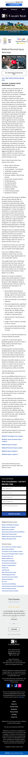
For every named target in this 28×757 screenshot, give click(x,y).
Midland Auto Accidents (8, 527)
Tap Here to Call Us (14, 4)
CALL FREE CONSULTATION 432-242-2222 (14, 73)
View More (14, 629)
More (23, 9)
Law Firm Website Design (14, 753)
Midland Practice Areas (9, 522)
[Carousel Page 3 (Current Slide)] (14, 624)
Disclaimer (14, 709)
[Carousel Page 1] (10, 624)
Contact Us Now (14, 514)
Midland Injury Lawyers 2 (10, 454)
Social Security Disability (9, 584)
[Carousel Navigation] (14, 623)
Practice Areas (6, 544)
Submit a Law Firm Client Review (14, 634)
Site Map (14, 714)
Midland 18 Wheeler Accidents (10, 525)
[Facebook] (8, 685)
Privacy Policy (14, 712)
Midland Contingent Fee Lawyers (12, 436)
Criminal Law (5, 570)
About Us (14, 704)
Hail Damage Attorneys (8, 574)
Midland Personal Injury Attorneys (12, 536)
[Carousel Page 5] (18, 624)
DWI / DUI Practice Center (9, 572)
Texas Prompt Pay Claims (9, 588)
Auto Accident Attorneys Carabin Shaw (12, 678)
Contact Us (14, 9)
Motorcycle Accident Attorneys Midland (13, 532)
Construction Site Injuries (9, 563)
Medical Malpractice (7, 558)
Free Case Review (7, 479)
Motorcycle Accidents (8, 549)
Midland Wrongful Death (9, 539)
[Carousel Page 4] (16, 624)
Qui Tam (4, 581)
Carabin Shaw (19, 747)
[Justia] (16, 685)
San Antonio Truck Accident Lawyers (12, 551)
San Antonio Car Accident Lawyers (11, 547)
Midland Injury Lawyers (9, 444)
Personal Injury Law (7, 556)
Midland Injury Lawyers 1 (10, 451)
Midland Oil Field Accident (9, 534)
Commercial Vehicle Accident (10, 591)
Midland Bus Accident (8, 529)
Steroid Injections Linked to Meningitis (13, 586)
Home (4, 9)
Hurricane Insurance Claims (10, 577)
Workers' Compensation (9, 565)
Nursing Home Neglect (8, 561)
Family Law (5, 567)
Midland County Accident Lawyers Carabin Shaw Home (14, 16)
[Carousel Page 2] (12, 624)
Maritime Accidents (7, 579)
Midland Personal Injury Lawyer (12, 448)
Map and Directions (14, 659)
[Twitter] (12, 685)
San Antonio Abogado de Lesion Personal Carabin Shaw (15, 680)
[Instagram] (19, 685)
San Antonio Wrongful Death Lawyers (12, 554)
